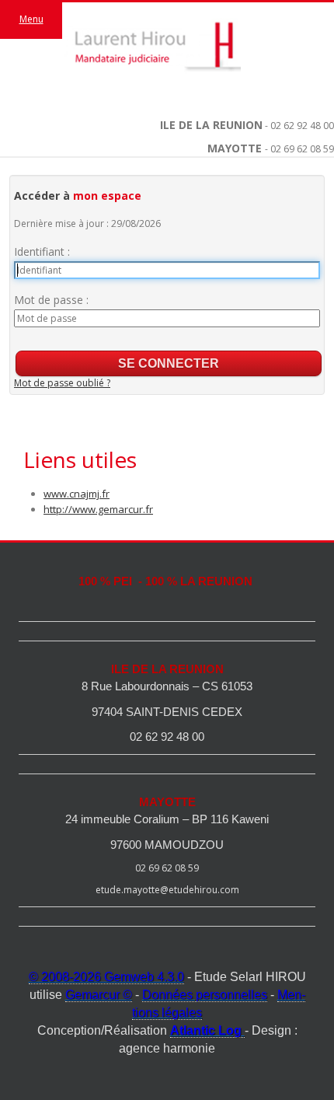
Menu (31, 19)
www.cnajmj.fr (76, 494)
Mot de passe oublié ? (62, 382)
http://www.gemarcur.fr (98, 509)
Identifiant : (42, 251)
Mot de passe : (51, 299)
